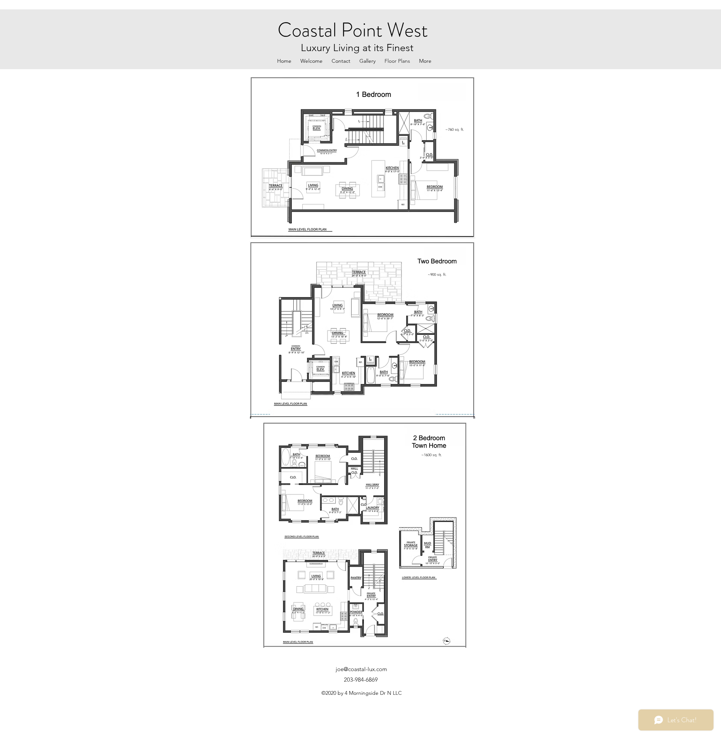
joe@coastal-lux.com (361, 669)
